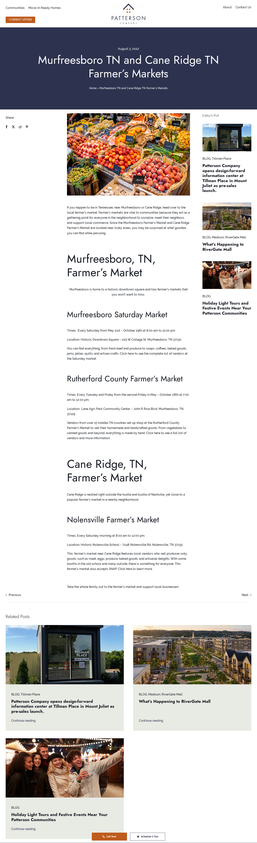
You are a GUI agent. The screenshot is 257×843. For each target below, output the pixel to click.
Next (245, 595)
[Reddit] (20, 126)
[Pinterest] (27, 126)
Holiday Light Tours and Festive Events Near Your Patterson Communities (226, 308)
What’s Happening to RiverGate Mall (223, 246)
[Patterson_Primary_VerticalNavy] (128, 4)
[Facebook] (6, 126)
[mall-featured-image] (226, 204)
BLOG (206, 158)
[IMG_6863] (226, 125)
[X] (13, 126)
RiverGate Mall (235, 237)
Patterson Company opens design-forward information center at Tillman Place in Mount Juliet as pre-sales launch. (224, 177)
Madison (218, 237)
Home (93, 88)
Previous (15, 595)
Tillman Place (221, 158)
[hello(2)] (226, 262)
